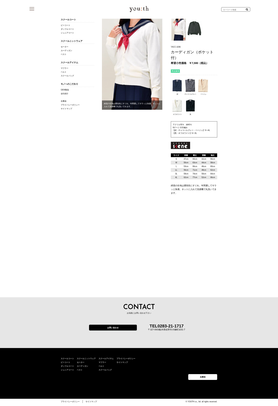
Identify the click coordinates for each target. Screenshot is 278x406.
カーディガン (66, 50)
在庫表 (63, 101)
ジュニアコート (67, 33)
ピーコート (65, 25)
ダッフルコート (67, 29)
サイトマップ (66, 109)
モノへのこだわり (69, 84)
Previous (97, 64)
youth (139, 9)
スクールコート (68, 19)
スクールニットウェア (72, 41)
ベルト (63, 72)
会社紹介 (64, 93)
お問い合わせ (113, 328)
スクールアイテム (69, 62)
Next (168, 61)
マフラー (64, 68)
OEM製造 (65, 90)
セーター (64, 47)
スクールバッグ (67, 76)
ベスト (63, 54)
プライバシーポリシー (70, 105)
